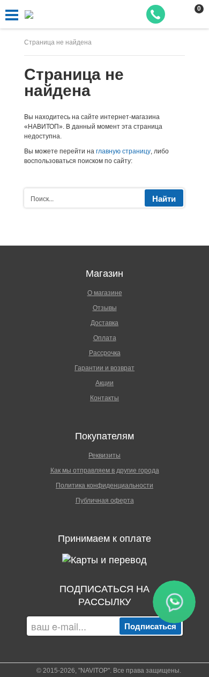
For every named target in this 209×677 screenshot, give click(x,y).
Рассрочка (105, 353)
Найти (164, 198)
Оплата (104, 338)
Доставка (104, 323)
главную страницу (123, 151)
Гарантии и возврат (104, 368)
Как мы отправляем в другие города (104, 470)
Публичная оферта (105, 500)
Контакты (104, 398)
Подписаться (150, 626)
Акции (104, 383)
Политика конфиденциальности (104, 485)
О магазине (104, 293)
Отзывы (105, 308)
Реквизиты (104, 455)
